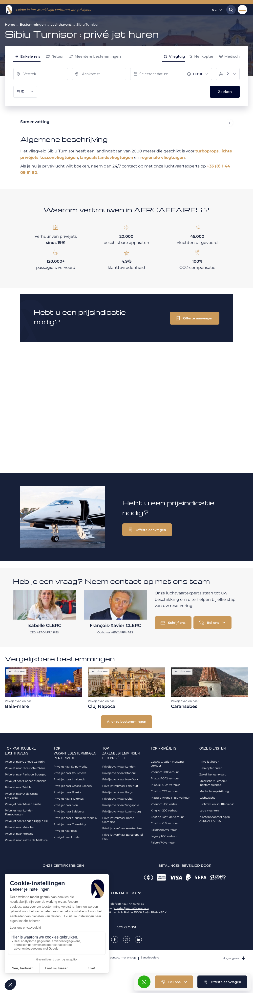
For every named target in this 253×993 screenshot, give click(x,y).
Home (10, 24)
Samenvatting (34, 121)
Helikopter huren (210, 768)
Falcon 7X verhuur (163, 842)
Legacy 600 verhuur (164, 836)
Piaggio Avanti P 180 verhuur (170, 797)
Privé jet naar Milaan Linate (23, 804)
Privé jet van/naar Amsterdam (122, 828)
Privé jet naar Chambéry (70, 824)
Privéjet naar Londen (67, 837)
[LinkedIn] (138, 939)
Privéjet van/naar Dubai (117, 798)
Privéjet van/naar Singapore (120, 805)
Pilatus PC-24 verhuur (165, 785)
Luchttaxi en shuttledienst (216, 804)
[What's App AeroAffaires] (144, 981)
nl (214, 10)
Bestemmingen (33, 24)
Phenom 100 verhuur (165, 772)
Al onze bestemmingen (126, 721)
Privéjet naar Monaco (19, 833)
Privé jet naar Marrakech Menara (75, 818)
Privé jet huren (209, 761)
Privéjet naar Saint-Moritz (70, 766)
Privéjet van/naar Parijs (117, 792)
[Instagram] (126, 939)
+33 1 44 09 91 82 (133, 903)
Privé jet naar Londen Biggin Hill (26, 821)
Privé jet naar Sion (66, 805)
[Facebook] (114, 939)
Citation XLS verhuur (164, 823)
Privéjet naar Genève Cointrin (24, 761)
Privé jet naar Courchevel (70, 773)
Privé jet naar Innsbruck (69, 779)
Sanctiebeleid (150, 957)
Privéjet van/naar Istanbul (119, 773)
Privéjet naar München (20, 827)
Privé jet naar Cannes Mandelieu (26, 781)
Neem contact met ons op (118, 957)
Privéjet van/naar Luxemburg (121, 811)
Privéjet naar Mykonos (69, 798)
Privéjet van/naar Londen (118, 766)
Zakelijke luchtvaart (212, 774)
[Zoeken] (230, 9)
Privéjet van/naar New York (120, 779)
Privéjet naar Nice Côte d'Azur (25, 768)
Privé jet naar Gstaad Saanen (73, 786)
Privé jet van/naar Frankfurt (120, 786)
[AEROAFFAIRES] (9, 9)
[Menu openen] (242, 9)
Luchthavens (61, 24)
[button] (222, 981)
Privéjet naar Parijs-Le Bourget (25, 774)
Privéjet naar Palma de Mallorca (26, 840)
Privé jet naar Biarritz (67, 792)
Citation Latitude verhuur (167, 817)
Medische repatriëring (214, 791)
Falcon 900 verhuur (164, 829)
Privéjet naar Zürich (18, 787)
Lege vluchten (209, 810)
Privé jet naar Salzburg (69, 811)
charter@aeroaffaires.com (131, 908)
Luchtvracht (207, 797)
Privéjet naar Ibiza (65, 830)
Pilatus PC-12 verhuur (165, 778)
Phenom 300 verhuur (165, 804)
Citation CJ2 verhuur (164, 791)
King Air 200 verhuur (164, 810)
